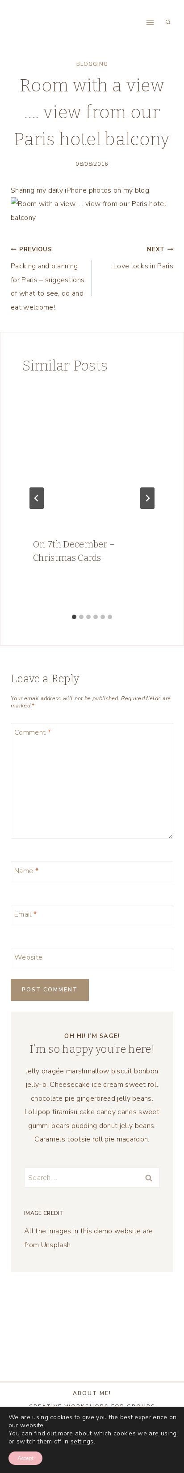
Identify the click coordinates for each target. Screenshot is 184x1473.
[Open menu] (150, 22)
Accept (25, 1458)
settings (82, 1442)
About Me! (92, 1393)
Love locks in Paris (143, 258)
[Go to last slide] (36, 498)
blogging (92, 64)
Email (25, 914)
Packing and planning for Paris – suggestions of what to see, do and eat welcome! (47, 279)
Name (26, 871)
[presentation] (92, 457)
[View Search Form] (168, 22)
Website (28, 957)
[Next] (147, 498)
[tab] (74, 617)
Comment (32, 732)
